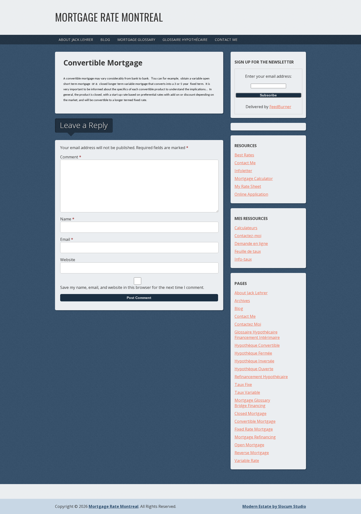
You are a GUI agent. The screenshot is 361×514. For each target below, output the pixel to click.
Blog (105, 39)
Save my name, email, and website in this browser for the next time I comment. (132, 287)
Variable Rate (247, 460)
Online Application (251, 194)
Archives (242, 300)
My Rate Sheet (248, 186)
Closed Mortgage (250, 413)
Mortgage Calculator (254, 178)
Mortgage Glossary (136, 39)
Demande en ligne (251, 243)
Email (66, 239)
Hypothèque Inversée (254, 361)
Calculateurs (246, 228)
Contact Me (226, 39)
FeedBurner (280, 106)
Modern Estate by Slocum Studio (274, 506)
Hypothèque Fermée (253, 353)
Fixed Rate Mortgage (254, 429)
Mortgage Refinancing (255, 437)
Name (67, 219)
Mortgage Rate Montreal (109, 17)
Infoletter (243, 170)
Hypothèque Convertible (257, 345)
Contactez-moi (248, 235)
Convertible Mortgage (255, 421)
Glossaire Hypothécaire (185, 39)
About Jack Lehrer (76, 39)
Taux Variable (247, 392)
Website (67, 259)
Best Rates (244, 155)
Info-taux (243, 259)
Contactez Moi (248, 324)
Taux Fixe (243, 384)
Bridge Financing (250, 405)
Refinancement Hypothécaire (261, 376)
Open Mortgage (249, 445)
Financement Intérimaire (257, 337)
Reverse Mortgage (252, 452)
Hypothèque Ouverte (254, 369)
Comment (70, 157)
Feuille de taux (248, 251)
